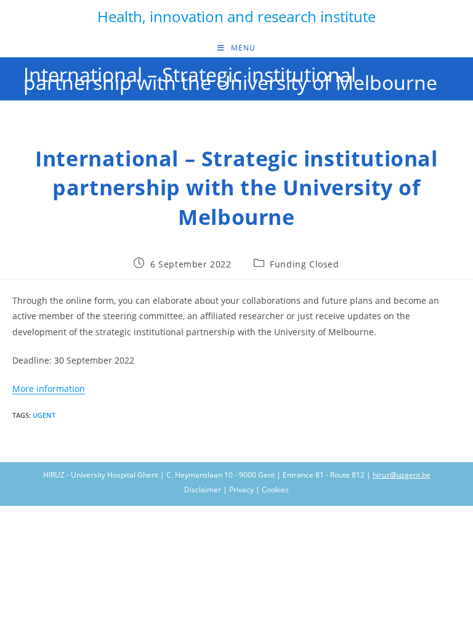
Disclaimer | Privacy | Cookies (236, 489)
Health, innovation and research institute (236, 16)
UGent (44, 415)
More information (48, 388)
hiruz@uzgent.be (402, 475)
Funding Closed (304, 264)
